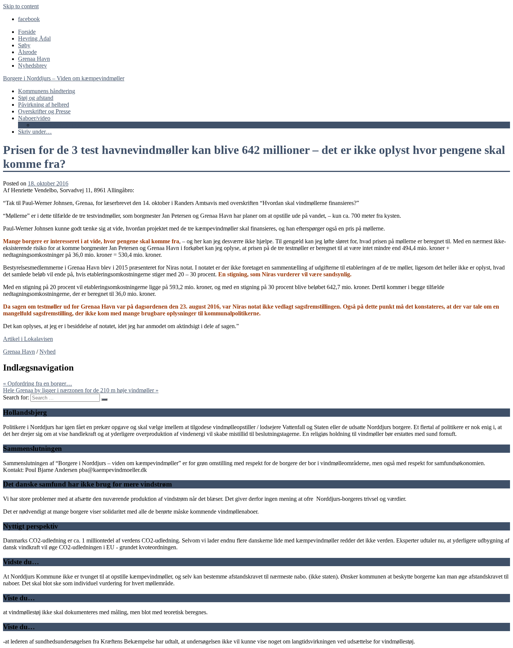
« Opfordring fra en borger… (37, 383)
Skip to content (21, 6)
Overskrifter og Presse (44, 111)
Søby (24, 45)
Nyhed (47, 351)
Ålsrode (27, 52)
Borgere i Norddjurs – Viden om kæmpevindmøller (63, 78)
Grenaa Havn (34, 59)
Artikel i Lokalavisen (28, 339)
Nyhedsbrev (32, 65)
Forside (27, 32)
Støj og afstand (35, 98)
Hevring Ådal (34, 38)
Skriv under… (35, 131)
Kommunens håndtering (46, 91)
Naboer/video (34, 118)
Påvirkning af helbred (43, 104)
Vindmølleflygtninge (57, 125)
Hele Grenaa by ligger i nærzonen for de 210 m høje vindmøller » (80, 390)
